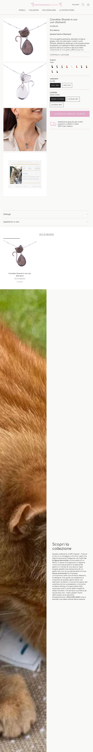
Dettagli (7, 214)
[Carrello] (88, 4)
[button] (22, 10)
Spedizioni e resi (11, 222)
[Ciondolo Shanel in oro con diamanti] (19, 254)
